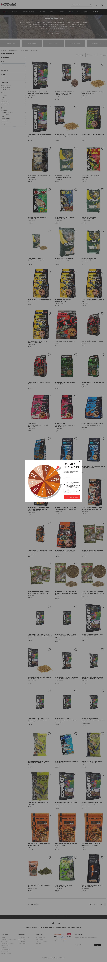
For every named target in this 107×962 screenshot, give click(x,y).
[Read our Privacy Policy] (79, 490)
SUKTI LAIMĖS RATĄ (72, 497)
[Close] (80, 462)
